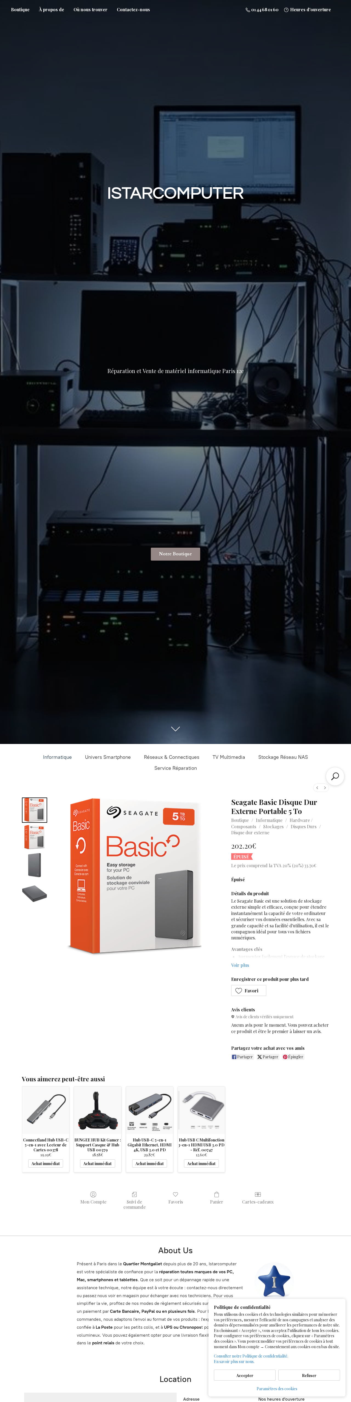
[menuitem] (317, 788)
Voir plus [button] (240, 965)
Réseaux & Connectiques (171, 757)
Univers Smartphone (108, 757)
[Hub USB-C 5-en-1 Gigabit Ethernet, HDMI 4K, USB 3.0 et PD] (149, 1110)
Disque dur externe (250, 832)
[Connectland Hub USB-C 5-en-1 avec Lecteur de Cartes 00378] (45, 1110)
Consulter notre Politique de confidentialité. (251, 1356)
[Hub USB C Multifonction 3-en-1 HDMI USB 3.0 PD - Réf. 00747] (201, 1110)
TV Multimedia (229, 757)
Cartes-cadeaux (258, 1201)
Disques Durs (303, 826)
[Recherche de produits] (335, 776)
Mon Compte (93, 1201)
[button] (249, 990)
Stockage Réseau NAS (283, 757)
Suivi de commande (134, 1204)
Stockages (273, 826)
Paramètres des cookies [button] (277, 1388)
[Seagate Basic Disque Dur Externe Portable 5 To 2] (34, 865)
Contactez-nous (133, 9)
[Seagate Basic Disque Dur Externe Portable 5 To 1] (34, 837)
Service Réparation (175, 768)
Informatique (57, 757)
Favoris (175, 1201)
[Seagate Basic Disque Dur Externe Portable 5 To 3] (34, 892)
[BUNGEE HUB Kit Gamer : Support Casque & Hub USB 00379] (97, 1110)
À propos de (51, 9)
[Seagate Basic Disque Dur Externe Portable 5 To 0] (34, 810)
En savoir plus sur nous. (234, 1361)
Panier (216, 1201)
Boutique (20, 9)
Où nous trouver (90, 9)
